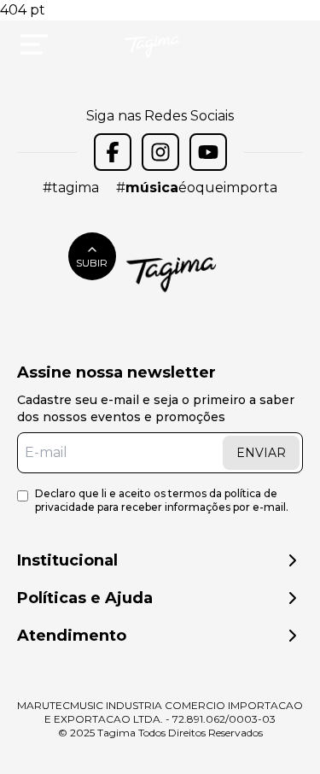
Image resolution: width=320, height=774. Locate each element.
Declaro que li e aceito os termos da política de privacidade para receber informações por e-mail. (161, 500)
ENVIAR (261, 452)
